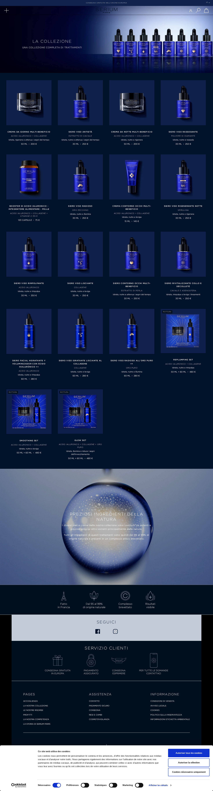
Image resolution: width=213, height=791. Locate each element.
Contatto (94, 701)
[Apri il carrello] (206, 10)
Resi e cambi (95, 715)
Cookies (154, 710)
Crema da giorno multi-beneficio (29, 132)
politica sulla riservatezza (166, 715)
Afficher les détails (158, 785)
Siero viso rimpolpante (29, 283)
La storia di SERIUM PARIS (36, 724)
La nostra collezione (35, 705)
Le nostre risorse (33, 710)
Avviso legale (158, 705)
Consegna (94, 710)
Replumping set (183, 359)
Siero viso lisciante (80, 283)
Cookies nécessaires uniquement (189, 772)
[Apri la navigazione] (6, 10)
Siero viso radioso (80, 206)
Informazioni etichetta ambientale (170, 719)
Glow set (80, 440)
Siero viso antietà (80, 132)
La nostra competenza (36, 719)
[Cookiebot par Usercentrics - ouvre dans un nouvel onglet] (18, 785)
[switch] (85, 785)
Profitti (27, 715)
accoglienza (30, 701)
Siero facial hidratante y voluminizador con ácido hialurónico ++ (29, 363)
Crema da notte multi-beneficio (131, 132)
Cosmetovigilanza (99, 719)
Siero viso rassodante (183, 132)
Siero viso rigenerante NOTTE (183, 206)
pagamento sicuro (99, 705)
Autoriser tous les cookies (189, 753)
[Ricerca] (198, 10)
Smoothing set (29, 440)
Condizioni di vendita (162, 701)
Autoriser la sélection (189, 762)
